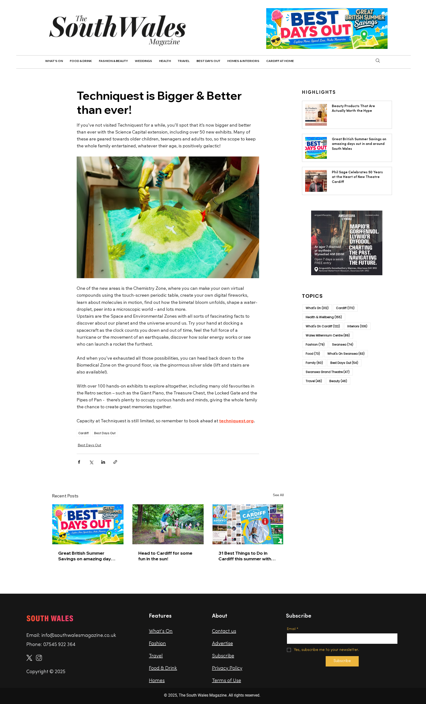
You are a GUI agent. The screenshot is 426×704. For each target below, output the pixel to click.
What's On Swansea (347, 353)
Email (292, 629)
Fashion (317, 344)
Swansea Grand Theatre (329, 372)
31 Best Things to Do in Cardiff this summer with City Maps (244, 556)
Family (316, 362)
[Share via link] (115, 462)
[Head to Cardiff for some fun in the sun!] (168, 524)
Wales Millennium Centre (329, 335)
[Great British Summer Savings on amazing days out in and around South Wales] (88, 524)
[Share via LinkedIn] (103, 462)
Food (314, 353)
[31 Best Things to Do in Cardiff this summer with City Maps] (248, 524)
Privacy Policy (227, 668)
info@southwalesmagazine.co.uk (78, 635)
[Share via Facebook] (79, 462)
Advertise (222, 643)
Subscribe (223, 656)
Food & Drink (163, 668)
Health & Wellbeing (325, 317)
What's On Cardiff (324, 326)
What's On (319, 308)
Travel (315, 381)
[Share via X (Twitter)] (91, 462)
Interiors (359, 326)
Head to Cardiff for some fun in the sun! (165, 556)
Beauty (339, 381)
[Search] (378, 60)
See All (278, 495)
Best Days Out (105, 433)
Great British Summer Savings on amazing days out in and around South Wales (85, 556)
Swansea (344, 344)
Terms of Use (226, 680)
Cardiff (83, 433)
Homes (157, 680)
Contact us (224, 631)
